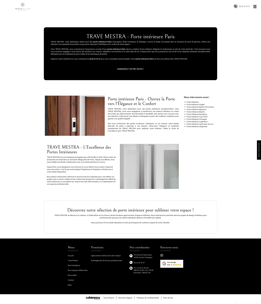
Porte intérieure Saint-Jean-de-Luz (200, 124)
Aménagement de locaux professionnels (106, 260)
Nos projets (72, 275)
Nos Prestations (74, 265)
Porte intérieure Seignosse (197, 126)
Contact (71, 280)
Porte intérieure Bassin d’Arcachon (200, 107)
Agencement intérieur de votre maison (106, 255)
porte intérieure (114, 49)
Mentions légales (125, 298)
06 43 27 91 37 (244, 6)
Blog (69, 285)
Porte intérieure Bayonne (196, 109)
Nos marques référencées (78, 270)
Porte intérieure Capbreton (197, 121)
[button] (130, 69)
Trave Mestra (73, 260)
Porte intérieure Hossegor (197, 119)
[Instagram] (161, 255)
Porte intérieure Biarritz (196, 112)
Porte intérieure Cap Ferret (197, 116)
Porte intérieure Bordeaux (197, 114)
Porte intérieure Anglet (196, 104)
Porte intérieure (193, 102)
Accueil (71, 255)
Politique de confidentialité (148, 298)
